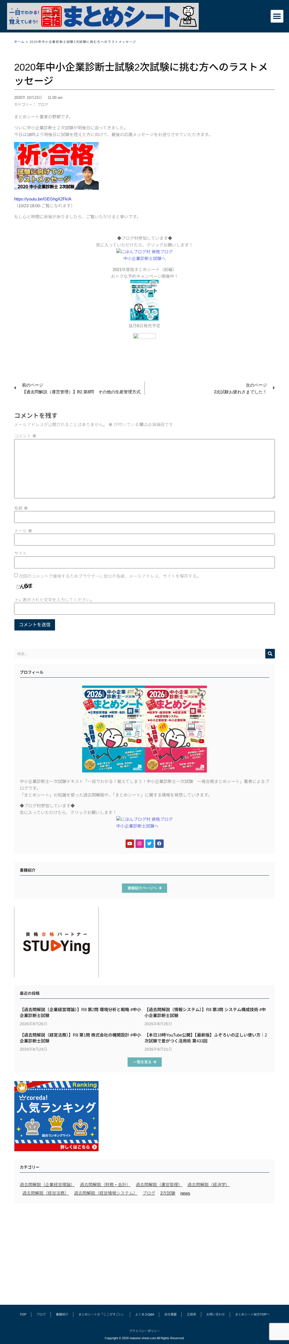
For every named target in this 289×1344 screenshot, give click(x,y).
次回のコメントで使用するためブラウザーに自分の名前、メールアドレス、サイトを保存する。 (110, 576)
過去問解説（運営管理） (159, 1184)
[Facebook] (159, 843)
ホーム (19, 41)
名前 (21, 508)
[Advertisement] (144, 1251)
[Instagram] (139, 843)
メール (23, 531)
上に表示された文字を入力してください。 (54, 600)
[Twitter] (149, 843)
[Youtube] (130, 843)
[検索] (270, 653)
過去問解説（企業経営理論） (47, 1184)
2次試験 (167, 1193)
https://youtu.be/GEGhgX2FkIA (42, 199)
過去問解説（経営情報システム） (105, 1193)
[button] (277, 16)
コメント (25, 436)
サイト (20, 553)
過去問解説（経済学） (208, 1184)
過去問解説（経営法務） (45, 1193)
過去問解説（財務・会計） (105, 1184)
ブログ (42, 104)
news (185, 1193)
